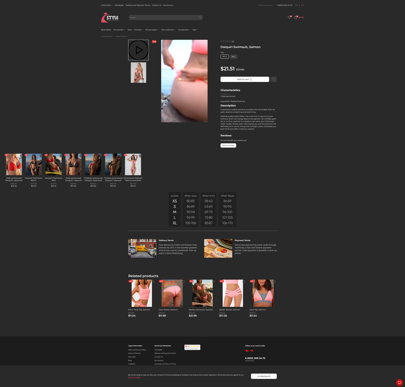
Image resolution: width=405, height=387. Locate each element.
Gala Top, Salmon (258, 310)
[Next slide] (213, 81)
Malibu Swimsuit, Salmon (201, 310)
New (130, 30)
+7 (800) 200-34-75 (284, 5)
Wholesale (119, 5)
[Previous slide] (155, 81)
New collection (167, 30)
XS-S (224, 56)
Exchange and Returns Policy (165, 364)
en (302, 5)
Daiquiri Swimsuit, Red (53, 179)
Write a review (228, 145)
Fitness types (151, 30)
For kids (137, 30)
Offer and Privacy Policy (137, 350)
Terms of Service (134, 353)
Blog (130, 360)
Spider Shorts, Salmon (229, 310)
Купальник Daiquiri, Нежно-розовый (133, 179)
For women (118, 30)
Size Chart (132, 357)
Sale (194, 30)
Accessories (183, 30)
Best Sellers (106, 30)
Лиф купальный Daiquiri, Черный (73, 179)
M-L (234, 56)
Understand (263, 376)
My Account (168, 5)
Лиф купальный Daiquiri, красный (13, 179)
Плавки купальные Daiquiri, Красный (93, 179)
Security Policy (134, 377)
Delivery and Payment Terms (138, 5)
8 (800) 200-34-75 (255, 358)
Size (222, 52)
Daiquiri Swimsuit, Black (33, 179)
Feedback (131, 364)
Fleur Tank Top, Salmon (139, 310)
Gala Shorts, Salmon (168, 310)
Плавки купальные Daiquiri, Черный (113, 179)
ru (296, 5)
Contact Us (156, 5)
